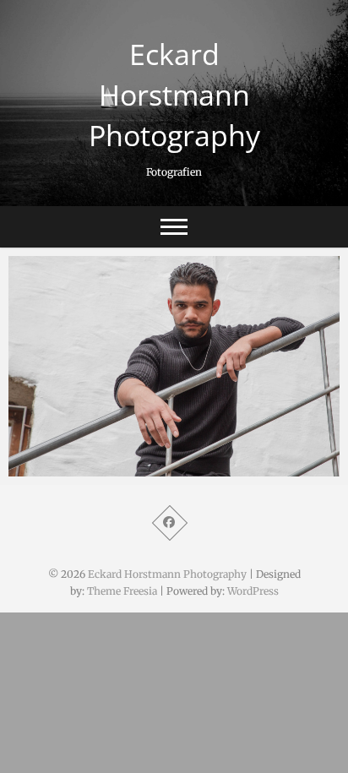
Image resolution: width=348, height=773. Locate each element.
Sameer (48, 468)
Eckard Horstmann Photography (174, 95)
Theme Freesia (122, 591)
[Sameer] (174, 366)
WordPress (253, 591)
